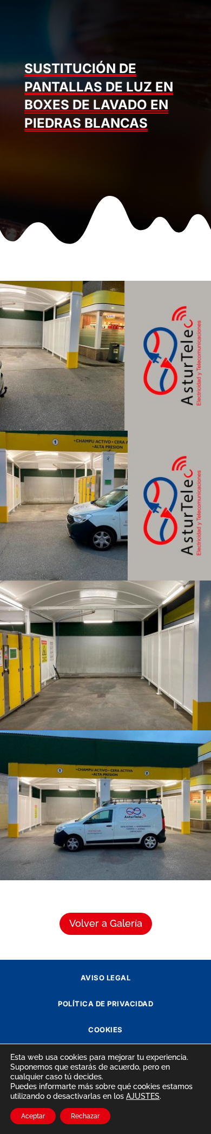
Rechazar (85, 1116)
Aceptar (33, 1116)
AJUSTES (143, 1096)
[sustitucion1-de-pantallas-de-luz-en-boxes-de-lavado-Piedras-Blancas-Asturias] (105, 880)
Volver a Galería (105, 923)
